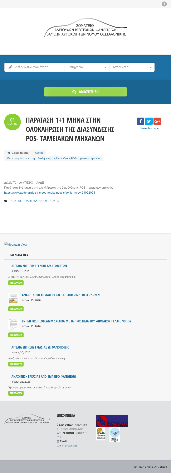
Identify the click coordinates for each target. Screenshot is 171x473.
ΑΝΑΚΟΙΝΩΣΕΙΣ (49, 201)
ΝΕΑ (13, 201)
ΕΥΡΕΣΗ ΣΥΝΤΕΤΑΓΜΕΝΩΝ (150, 466)
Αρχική (39, 152)
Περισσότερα (16, 282)
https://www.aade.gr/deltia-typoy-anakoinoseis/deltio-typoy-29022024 (49, 192)
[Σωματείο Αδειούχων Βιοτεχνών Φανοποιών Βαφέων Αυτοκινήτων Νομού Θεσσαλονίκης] (85, 27)
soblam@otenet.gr (67, 445)
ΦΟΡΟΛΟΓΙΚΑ (27, 201)
